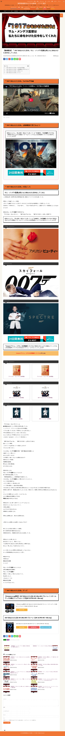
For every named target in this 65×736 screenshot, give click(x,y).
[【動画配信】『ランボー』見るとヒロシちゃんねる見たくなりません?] (6, 659)
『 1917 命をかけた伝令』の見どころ (14, 71)
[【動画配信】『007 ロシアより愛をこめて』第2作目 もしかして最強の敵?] (6, 689)
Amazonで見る (21, 609)
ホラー (48, 7)
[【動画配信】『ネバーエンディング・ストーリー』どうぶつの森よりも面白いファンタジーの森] (34, 689)
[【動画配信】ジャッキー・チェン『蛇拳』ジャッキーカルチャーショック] (6, 682)
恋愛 (45, 7)
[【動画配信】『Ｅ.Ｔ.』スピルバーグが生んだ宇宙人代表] (34, 674)
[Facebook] (4, 59)
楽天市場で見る (34, 627)
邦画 (22, 7)
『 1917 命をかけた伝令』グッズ (12, 72)
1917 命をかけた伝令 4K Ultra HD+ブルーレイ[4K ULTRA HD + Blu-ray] (32, 623)
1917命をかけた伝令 (15, 639)
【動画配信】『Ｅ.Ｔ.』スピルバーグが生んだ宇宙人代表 (48, 671)
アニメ (52, 7)
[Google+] (9, 59)
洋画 (19, 7)
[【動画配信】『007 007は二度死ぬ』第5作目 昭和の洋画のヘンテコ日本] (34, 667)
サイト (4, 714)
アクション (33, 7)
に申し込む (31, 353)
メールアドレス (6, 711)
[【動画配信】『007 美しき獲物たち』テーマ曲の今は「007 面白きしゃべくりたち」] (34, 659)
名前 (4, 707)
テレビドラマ (13, 7)
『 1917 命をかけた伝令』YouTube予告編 (14, 67)
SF (37, 7)
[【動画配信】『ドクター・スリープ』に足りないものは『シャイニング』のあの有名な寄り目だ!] (34, 682)
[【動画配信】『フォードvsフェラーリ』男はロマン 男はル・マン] (6, 667)
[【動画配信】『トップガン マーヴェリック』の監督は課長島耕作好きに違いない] (6, 674)
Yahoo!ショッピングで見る (46, 627)
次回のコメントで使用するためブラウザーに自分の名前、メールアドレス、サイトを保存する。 (20, 720)
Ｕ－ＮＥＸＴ (32, 168)
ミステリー (27, 7)
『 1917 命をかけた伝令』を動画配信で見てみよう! (17, 69)
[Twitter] (7, 59)
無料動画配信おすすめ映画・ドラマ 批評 (32, 3)
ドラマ (40, 7)
